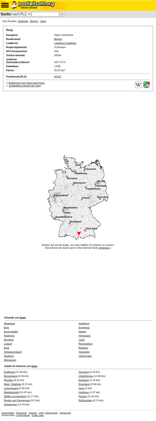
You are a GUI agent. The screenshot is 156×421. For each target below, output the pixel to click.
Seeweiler (84, 352)
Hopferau (84, 392)
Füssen (83, 396)
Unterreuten (85, 356)
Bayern (34, 21)
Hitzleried (9, 335)
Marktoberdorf (11, 392)
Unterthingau (86, 376)
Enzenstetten (11, 331)
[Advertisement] (78, 122)
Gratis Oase (38, 415)
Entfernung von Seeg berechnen (27, 83)
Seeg (43, 21)
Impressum (65, 413)
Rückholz (84, 380)
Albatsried (9, 323)
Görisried (84, 372)
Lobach (8, 343)
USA (41, 413)
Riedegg (83, 348)
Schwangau (10, 404)
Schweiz (33, 413)
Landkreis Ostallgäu (65, 43)
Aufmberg (84, 323)
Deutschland (8, 413)
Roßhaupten (85, 400)
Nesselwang (11, 376)
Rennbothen (85, 343)
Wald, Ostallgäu (12, 384)
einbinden (104, 248)
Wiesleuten (10, 360)
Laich (82, 339)
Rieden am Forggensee (17, 400)
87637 (57, 76)
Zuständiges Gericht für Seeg (25, 85)
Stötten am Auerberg (15, 396)
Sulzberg (9, 356)
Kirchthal (9, 339)
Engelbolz (84, 327)
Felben (82, 331)
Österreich (21, 413)
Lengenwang (11, 388)
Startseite (23, 21)
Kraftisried (9, 372)
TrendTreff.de (23, 415)
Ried (6, 348)
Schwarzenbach (13, 352)
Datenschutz (51, 413)
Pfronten (8, 380)
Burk (6, 327)
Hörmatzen (85, 335)
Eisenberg (84, 384)
